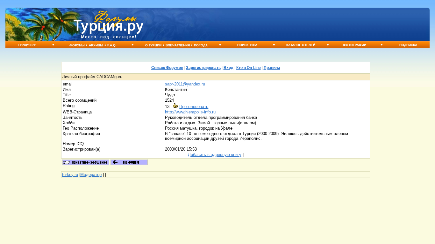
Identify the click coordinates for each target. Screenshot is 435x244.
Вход (228, 67)
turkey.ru (70, 174)
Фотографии (354, 45)
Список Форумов (167, 67)
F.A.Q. (112, 45)
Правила (272, 67)
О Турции (153, 45)
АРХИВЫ (96, 45)
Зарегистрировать (203, 67)
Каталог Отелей (300, 45)
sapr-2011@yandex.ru (185, 84)
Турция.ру (27, 45)
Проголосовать (193, 106)
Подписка (408, 45)
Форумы (77, 45)
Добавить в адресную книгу (214, 154)
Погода (201, 45)
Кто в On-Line (248, 67)
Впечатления (178, 45)
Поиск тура (247, 45)
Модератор (91, 174)
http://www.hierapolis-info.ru (190, 112)
